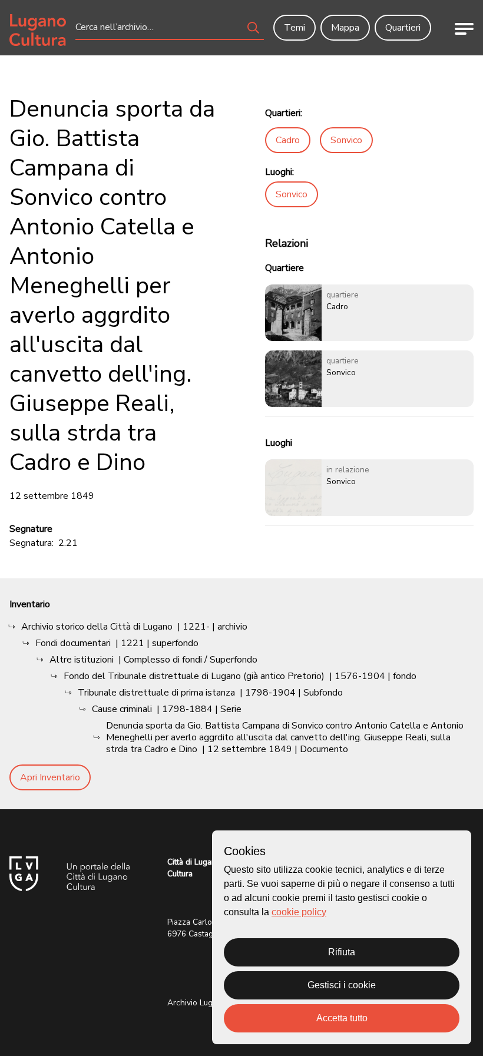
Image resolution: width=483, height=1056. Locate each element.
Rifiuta (341, 952)
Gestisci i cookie (341, 985)
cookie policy (299, 912)
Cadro (288, 140)
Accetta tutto (342, 1018)
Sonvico (346, 140)
